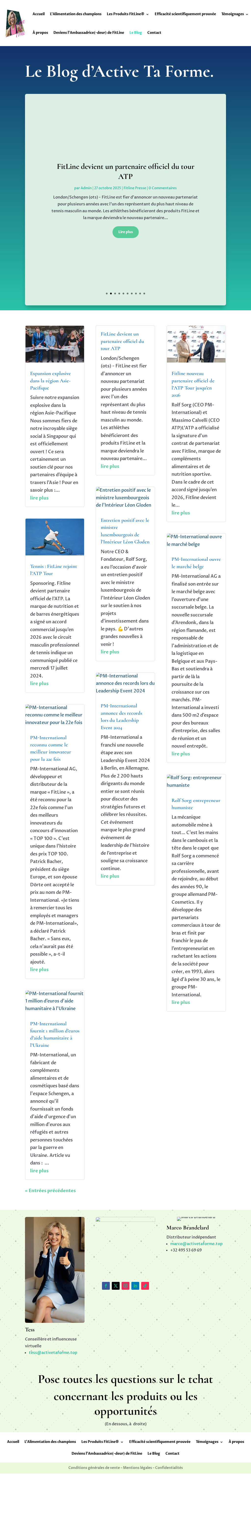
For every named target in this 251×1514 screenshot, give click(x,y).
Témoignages (232, 14)
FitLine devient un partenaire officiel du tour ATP (122, 341)
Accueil (39, 14)
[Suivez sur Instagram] (125, 1286)
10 (144, 293)
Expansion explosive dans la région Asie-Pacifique (50, 380)
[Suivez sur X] (116, 1286)
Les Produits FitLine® (125, 14)
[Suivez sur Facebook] (106, 1286)
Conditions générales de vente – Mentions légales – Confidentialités (125, 1468)
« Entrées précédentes (50, 1191)
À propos (40, 32)
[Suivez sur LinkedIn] (135, 1286)
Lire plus (125, 232)
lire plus (39, 498)
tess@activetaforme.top (53, 1352)
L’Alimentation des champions (75, 14)
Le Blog (135, 32)
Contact (154, 32)
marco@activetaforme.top (196, 1244)
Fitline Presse (135, 188)
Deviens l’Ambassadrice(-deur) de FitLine (88, 32)
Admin (86, 188)
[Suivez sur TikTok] (145, 1286)
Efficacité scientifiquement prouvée (185, 14)
